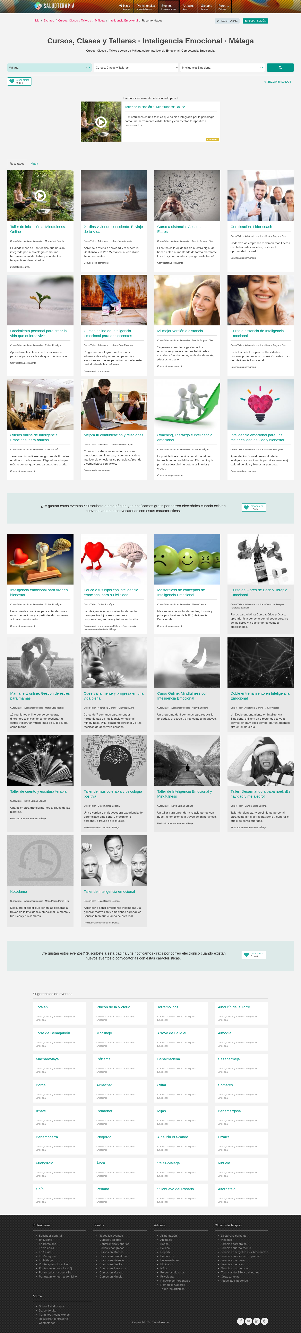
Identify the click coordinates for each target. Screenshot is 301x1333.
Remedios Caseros (172, 1284)
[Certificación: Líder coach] (260, 195)
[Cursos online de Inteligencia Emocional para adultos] (40, 404)
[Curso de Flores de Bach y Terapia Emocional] (260, 559)
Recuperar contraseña (53, 1318)
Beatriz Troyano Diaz (202, 241)
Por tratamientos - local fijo (56, 1268)
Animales (166, 1239)
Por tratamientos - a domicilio (58, 1276)
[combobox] (49, 67)
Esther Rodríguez (54, 345)
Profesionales (146, 7)
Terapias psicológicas (235, 1268)
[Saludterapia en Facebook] (240, 1321)
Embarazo (167, 1256)
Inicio (36, 20)
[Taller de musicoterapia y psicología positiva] (114, 760)
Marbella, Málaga (107, 629)
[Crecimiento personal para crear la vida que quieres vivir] (40, 299)
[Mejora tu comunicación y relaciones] (114, 404)
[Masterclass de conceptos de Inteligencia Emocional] (187, 559)
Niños (164, 1268)
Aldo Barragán (125, 444)
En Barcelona (47, 1243)
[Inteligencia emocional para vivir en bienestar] (40, 559)
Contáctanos (47, 1322)
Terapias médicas (232, 1264)
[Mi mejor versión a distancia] (187, 299)
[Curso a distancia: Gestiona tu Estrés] (187, 195)
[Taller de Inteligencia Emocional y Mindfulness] (187, 760)
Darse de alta (47, 1310)
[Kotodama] (40, 860)
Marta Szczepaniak (54, 708)
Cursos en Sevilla (111, 1264)
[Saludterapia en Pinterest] (264, 1321)
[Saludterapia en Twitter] (248, 1321)
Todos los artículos (172, 1288)
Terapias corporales (234, 1243)
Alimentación (168, 1235)
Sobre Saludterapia (51, 1306)
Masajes (226, 1239)
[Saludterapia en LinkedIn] (256, 1321)
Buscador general (50, 1235)
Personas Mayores (172, 1272)
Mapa (34, 163)
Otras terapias (230, 1276)
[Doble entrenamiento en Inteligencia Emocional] (260, 662)
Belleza (165, 1247)
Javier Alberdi (272, 708)
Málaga (100, 20)
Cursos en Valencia (112, 1260)
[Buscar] (280, 67)
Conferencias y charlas (114, 1243)
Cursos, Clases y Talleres (74, 20)
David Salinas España (35, 801)
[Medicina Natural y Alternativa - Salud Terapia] (54, 5)
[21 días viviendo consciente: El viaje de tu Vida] (114, 195)
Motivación (167, 1264)
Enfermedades (169, 1260)
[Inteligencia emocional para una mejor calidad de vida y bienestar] (260, 404)
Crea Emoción (126, 345)
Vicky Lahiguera (200, 708)
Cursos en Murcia (111, 1276)
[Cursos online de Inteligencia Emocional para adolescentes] (114, 299)
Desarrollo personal (233, 1235)
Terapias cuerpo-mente (236, 1247)
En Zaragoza (47, 1256)
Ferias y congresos (112, 1247)
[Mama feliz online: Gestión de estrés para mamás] (40, 662)
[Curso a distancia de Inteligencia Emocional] (260, 299)
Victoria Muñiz (125, 241)
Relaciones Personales (175, 1280)
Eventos (168, 7)
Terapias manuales (233, 1260)
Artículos (189, 7)
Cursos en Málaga (111, 1272)
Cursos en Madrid (111, 1252)
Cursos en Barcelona (113, 1256)
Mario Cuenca (199, 604)
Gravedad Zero (126, 708)
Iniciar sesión (256, 20)
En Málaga (46, 1260)
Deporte (165, 1252)
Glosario (206, 7)
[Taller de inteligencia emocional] (114, 860)
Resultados (17, 163)
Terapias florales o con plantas (240, 1256)
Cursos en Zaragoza (113, 1268)
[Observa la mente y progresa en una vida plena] (114, 662)
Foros (222, 7)
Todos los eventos (111, 1235)
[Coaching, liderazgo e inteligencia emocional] (187, 404)
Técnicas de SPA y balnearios (240, 1272)
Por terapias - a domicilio (55, 1272)
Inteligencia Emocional (123, 20)
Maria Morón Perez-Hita (57, 901)
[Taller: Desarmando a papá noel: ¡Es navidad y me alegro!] (260, 760)
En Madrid (45, 1239)
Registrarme (228, 20)
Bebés (164, 1243)
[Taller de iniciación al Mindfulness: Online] (40, 195)
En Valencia (46, 1247)
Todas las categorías (234, 1280)
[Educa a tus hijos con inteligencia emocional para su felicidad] (114, 559)
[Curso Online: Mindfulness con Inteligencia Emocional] (187, 662)
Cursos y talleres (110, 1239)
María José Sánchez (55, 241)
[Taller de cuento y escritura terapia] (40, 760)
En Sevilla (45, 1252)
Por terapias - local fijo (53, 1264)
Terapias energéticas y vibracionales (244, 1252)
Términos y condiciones (54, 1314)
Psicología (167, 1276)
